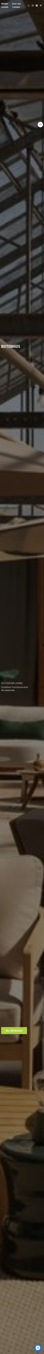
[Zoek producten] (40, 124)
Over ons (16, 4)
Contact (16, 7)
